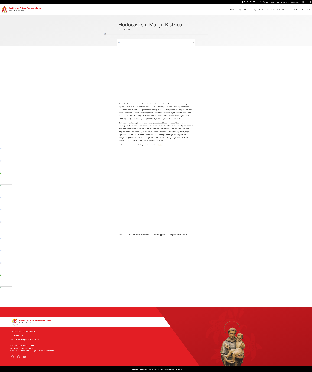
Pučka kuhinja (287, 9)
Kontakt (308, 9)
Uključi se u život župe (261, 9)
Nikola (180, 369)
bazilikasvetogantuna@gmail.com (289, 2)
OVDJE (160, 145)
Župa (240, 9)
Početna (233, 9)
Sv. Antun (247, 9)
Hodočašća (275, 9)
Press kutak (298, 9)
